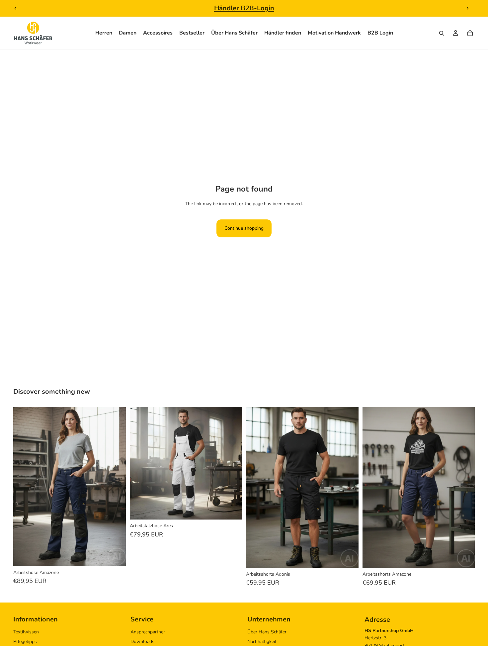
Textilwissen (26, 632)
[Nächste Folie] (467, 8)
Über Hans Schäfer (266, 632)
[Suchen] (441, 33)
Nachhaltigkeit (262, 641)
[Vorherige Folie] (15, 8)
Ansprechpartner (147, 632)
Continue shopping (244, 228)
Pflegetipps (25, 641)
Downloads (142, 641)
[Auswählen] (116, 556)
